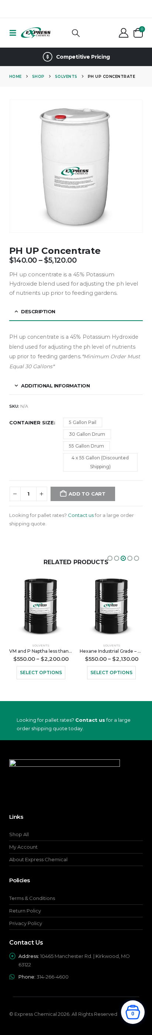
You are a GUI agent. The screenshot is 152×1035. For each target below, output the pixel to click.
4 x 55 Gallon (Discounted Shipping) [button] (100, 462)
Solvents (40, 645)
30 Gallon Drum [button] (87, 434)
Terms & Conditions (32, 898)
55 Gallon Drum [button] (86, 446)
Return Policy (25, 911)
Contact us (81, 515)
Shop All (19, 834)
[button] (15, 33)
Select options (41, 672)
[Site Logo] (36, 33)
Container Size (31, 422)
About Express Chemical (38, 859)
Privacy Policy (25, 923)
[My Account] (123, 33)
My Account (23, 847)
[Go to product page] (40, 606)
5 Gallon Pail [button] (82, 422)
